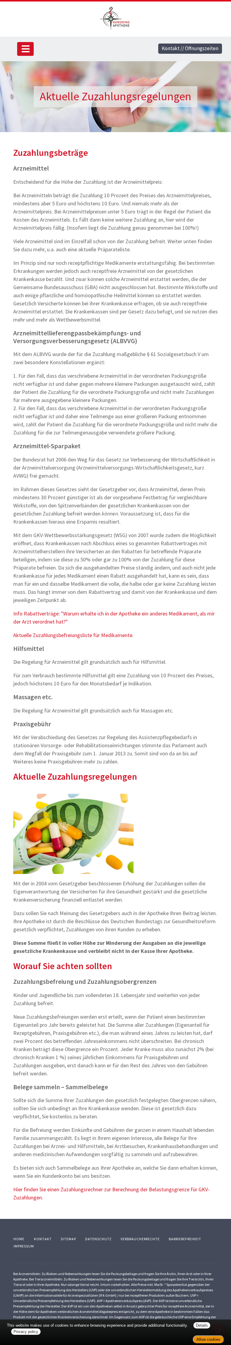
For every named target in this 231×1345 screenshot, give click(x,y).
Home (19, 1239)
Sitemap (68, 1239)
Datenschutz (98, 1239)
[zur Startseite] (115, 17)
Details (202, 1325)
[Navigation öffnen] (25, 49)
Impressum (24, 1246)
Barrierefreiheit (185, 1239)
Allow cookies (208, 1339)
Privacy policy (26, 1331)
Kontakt (43, 1239)
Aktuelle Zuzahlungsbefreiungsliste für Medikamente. (73, 635)
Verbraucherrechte (140, 1239)
